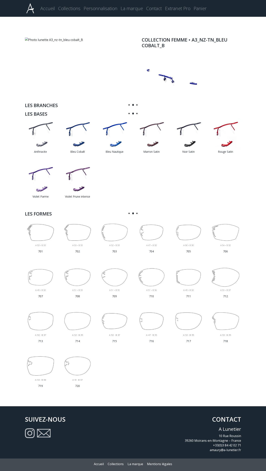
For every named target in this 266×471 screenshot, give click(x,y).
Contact (154, 8)
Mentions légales (159, 464)
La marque (132, 8)
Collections (69, 8)
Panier (200, 8)
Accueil (47, 8)
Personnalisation (100, 8)
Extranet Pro (177, 8)
